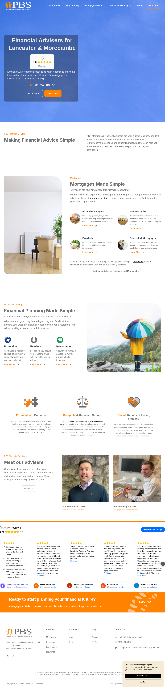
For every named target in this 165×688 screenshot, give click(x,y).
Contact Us (97, 637)
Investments (51, 647)
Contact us (138, 261)
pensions (63, 424)
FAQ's (94, 642)
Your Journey (72, 5)
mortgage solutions (99, 198)
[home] (13, 5)
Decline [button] (143, 682)
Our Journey (54, 5)
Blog (139, 5)
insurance (83, 421)
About (72, 637)
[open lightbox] (33, 225)
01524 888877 (45, 85)
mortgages (71, 421)
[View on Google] (36, 585)
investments (95, 421)
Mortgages (51, 637)
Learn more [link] (148, 670)
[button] (95, 5)
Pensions (50, 642)
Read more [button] (41, 576)
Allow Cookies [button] (143, 676)
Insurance (50, 652)
